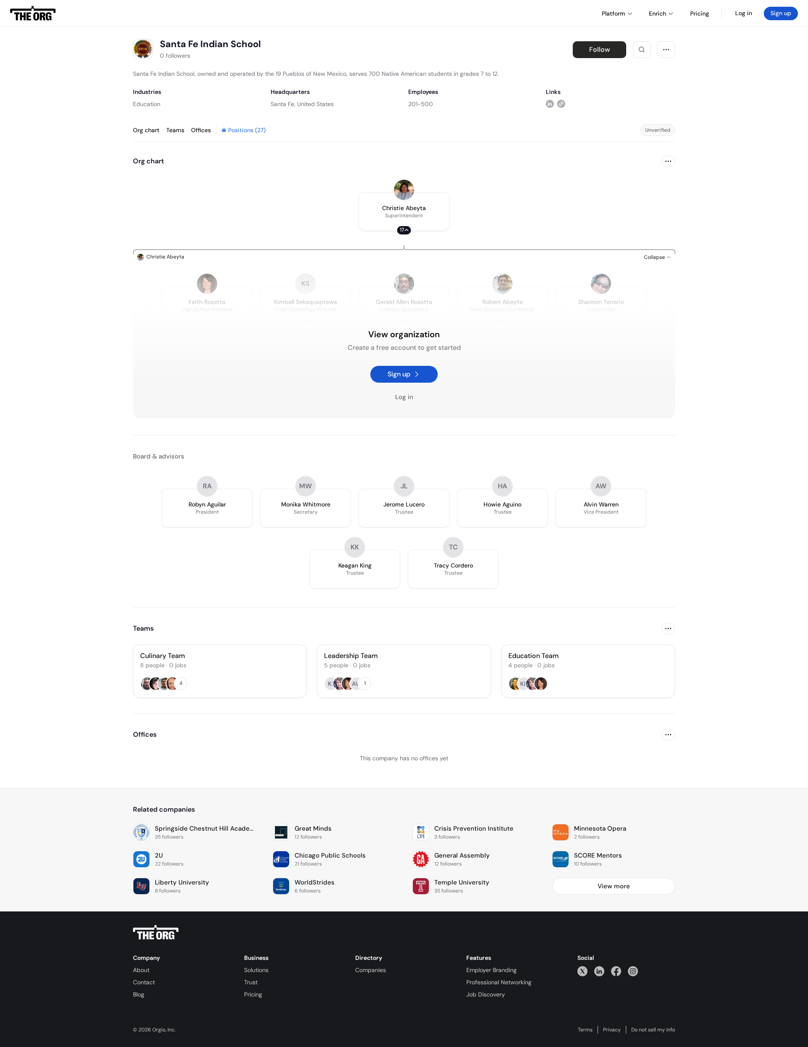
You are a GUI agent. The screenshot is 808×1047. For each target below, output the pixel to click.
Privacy (612, 1029)
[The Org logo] (155, 932)
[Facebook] (616, 971)
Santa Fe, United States (302, 104)
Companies (370, 970)
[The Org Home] (33, 13)
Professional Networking (499, 982)
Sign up (781, 13)
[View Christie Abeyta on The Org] (404, 189)
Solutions (256, 970)
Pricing (253, 994)
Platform (613, 13)
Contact (144, 982)
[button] (404, 211)
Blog (138, 994)
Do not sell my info (653, 1029)
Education (146, 104)
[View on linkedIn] (550, 104)
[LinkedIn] (599, 971)
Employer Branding (491, 970)
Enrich (657, 13)
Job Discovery (485, 994)
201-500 (420, 104)
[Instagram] (633, 971)
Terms (585, 1029)
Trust (251, 982)
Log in (743, 13)
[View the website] (561, 104)
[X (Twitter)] (582, 971)
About (141, 970)
